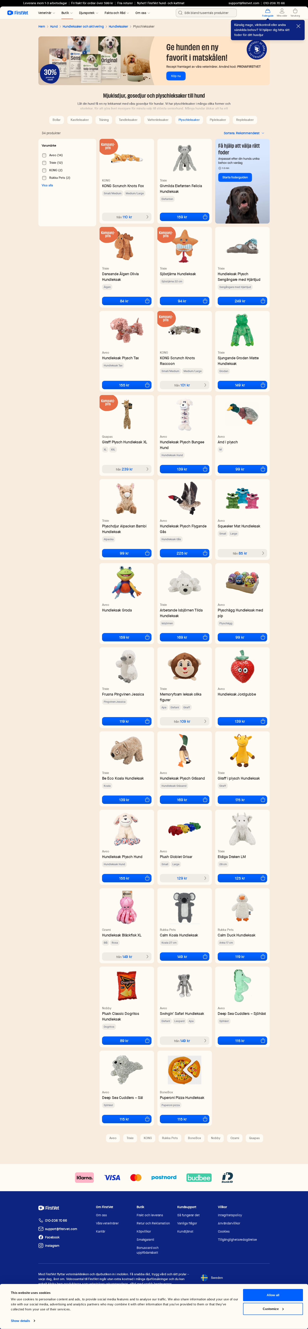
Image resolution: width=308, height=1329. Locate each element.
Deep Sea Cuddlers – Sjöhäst (242, 1013)
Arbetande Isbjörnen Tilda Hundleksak (181, 613)
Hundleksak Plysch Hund (122, 856)
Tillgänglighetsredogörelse (237, 1239)
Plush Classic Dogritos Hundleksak (120, 1016)
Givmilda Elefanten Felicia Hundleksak (181, 188)
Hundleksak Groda (117, 610)
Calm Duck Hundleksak (236, 935)
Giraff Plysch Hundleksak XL (124, 442)
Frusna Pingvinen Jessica (123, 694)
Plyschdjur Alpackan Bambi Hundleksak (124, 528)
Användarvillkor (229, 1223)
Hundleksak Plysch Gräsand (182, 778)
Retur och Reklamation (153, 1223)
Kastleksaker (80, 120)
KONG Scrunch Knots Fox (123, 185)
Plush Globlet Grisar (176, 856)
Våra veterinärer (107, 1223)
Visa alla (47, 185)
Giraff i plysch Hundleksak (239, 778)
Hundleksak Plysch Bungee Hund (182, 444)
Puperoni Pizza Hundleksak (182, 1097)
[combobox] (206, 12)
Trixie (163, 180)
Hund (54, 26)
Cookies (224, 1231)
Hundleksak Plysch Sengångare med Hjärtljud (239, 276)
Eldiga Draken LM (232, 856)
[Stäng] (298, 26)
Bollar (57, 120)
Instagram (52, 1245)
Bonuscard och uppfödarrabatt (148, 1250)
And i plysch (228, 442)
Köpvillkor (144, 1231)
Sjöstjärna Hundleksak (178, 273)
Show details (20, 1321)
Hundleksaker (118, 26)
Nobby (106, 1008)
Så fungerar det (188, 1215)
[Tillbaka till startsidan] (17, 12)
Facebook (52, 1237)
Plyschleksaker (189, 120)
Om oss (101, 1215)
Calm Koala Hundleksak (179, 935)
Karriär (100, 1231)
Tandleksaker (128, 120)
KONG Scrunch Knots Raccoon (177, 360)
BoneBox (166, 1092)
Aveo (105, 352)
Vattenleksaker (158, 120)
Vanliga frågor (187, 1223)
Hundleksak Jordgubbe (237, 694)
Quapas (107, 437)
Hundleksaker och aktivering (83, 26)
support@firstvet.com (244, 3)
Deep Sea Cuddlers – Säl (122, 1097)
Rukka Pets (168, 930)
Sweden (217, 1278)
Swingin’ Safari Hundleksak (182, 1013)
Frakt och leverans (150, 1215)
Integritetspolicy (230, 1215)
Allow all (273, 1295)
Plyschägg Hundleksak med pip (240, 613)
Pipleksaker (218, 120)
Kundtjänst (185, 1231)
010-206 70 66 (56, 1220)
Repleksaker (245, 120)
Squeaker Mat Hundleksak (239, 526)
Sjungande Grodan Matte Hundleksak (238, 360)
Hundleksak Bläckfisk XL (121, 935)
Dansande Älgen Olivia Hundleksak (120, 276)
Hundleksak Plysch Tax (120, 358)
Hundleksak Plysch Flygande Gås (183, 528)
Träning (104, 120)
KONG (106, 180)
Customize (271, 1308)
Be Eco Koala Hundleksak (123, 778)
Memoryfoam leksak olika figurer (180, 697)
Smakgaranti (145, 1239)
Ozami (106, 930)
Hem (41, 26)
